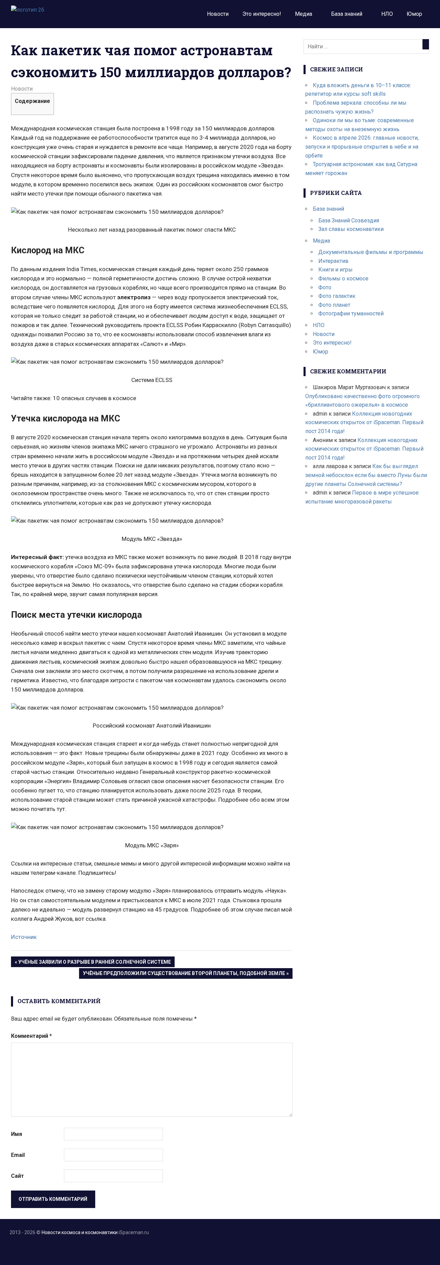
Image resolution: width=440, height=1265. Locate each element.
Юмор (414, 14)
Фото (324, 287)
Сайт (17, 1176)
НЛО (387, 14)
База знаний (346, 14)
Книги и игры (335, 269)
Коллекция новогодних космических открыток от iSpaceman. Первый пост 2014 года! (364, 422)
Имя (16, 1134)
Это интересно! (261, 14)
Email (18, 1155)
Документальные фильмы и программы (371, 252)
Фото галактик (336, 296)
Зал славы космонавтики (351, 229)
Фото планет (334, 305)
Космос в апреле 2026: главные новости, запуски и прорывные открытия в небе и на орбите (362, 147)
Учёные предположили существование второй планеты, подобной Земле (183, 974)
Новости (218, 14)
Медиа (303, 14)
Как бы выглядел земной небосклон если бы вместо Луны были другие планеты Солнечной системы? (366, 475)
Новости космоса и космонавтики (80, 1232)
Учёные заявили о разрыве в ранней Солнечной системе (94, 963)
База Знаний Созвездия (348, 220)
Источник (24, 936)
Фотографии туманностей (351, 313)
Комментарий (31, 1036)
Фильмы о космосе (343, 278)
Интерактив (333, 261)
